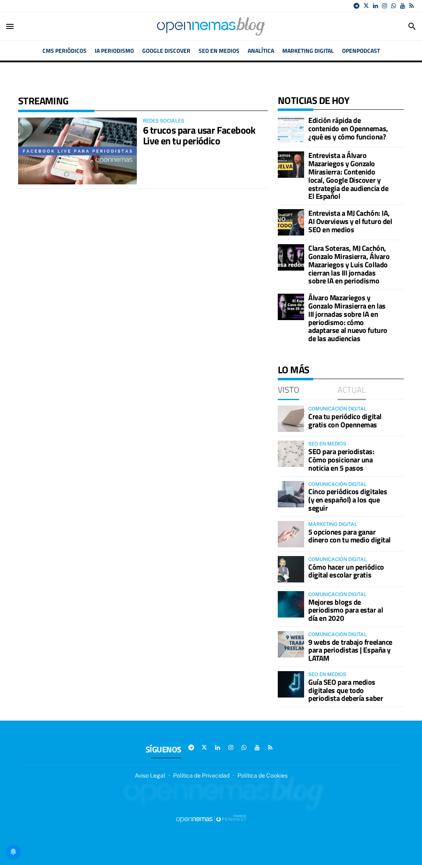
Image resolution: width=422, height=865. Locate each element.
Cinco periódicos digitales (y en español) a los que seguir (347, 500)
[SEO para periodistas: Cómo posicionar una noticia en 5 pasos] (291, 454)
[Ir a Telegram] (356, 5)
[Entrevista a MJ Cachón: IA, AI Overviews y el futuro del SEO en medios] (291, 222)
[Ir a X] (366, 5)
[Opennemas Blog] (211, 26)
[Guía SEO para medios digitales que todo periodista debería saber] (291, 684)
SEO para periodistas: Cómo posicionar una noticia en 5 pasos (341, 460)
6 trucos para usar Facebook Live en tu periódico (199, 135)
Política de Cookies (262, 775)
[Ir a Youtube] (402, 5)
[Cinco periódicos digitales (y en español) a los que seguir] (291, 494)
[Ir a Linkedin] (375, 5)
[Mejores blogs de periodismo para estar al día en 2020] (291, 604)
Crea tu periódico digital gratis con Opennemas (345, 420)
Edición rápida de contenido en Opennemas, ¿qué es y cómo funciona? (348, 128)
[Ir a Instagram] (384, 5)
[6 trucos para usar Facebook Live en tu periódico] (77, 151)
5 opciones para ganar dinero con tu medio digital (349, 536)
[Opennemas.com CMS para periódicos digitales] (211, 818)
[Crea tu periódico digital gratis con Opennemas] (291, 418)
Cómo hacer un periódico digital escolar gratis (346, 571)
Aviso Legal (150, 775)
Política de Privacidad (201, 775)
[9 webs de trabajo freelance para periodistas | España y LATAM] (291, 644)
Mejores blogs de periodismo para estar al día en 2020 (345, 610)
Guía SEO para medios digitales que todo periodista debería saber (345, 690)
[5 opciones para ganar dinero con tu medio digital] (291, 534)
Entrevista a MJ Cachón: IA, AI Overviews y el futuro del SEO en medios (350, 221)
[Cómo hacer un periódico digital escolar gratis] (291, 569)
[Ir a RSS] (411, 5)
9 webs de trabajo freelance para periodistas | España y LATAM (350, 650)
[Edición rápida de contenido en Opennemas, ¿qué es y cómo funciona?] (291, 129)
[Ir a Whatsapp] (393, 5)
